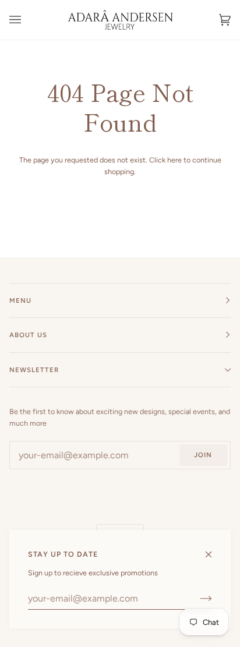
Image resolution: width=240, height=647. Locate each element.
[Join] (196, 598)
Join (203, 455)
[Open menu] (26, 20)
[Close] (213, 549)
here (174, 159)
